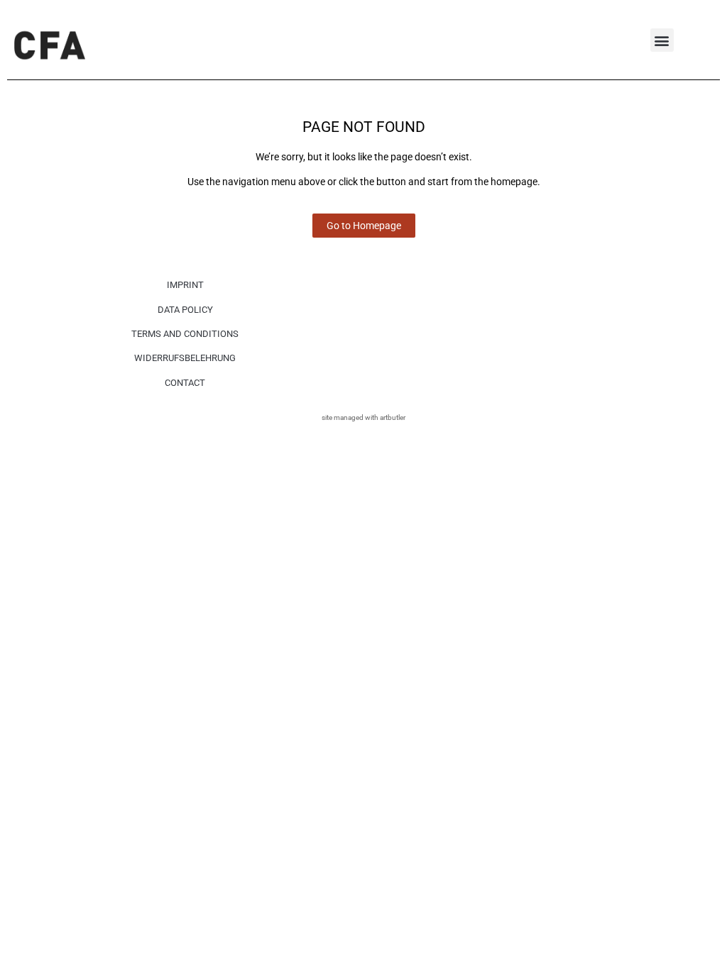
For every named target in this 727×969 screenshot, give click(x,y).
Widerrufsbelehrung (185, 358)
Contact (185, 382)
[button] (662, 40)
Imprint (185, 284)
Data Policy (185, 309)
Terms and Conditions (185, 333)
